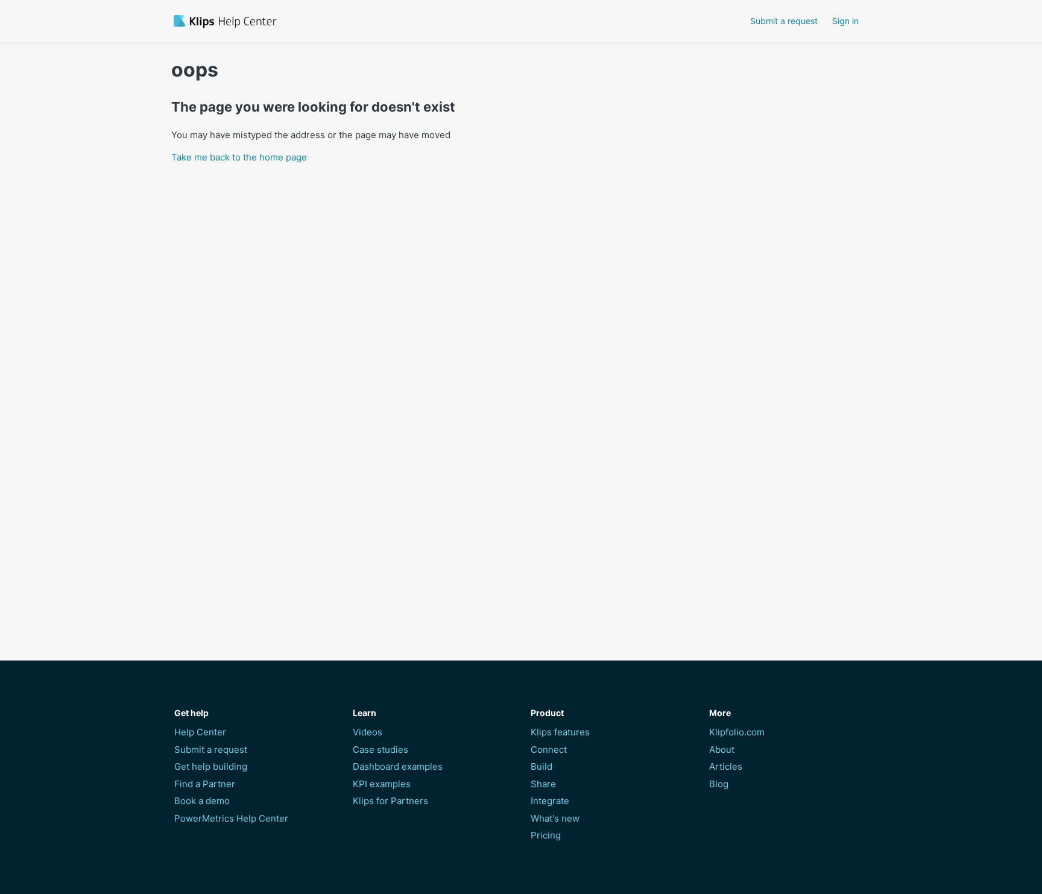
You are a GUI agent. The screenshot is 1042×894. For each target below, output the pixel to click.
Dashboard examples (398, 766)
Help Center (200, 732)
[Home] (294, 21)
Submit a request (784, 21)
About (721, 749)
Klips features (560, 732)
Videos (367, 732)
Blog (718, 784)
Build (541, 766)
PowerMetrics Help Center (231, 818)
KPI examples (382, 784)
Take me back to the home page (239, 157)
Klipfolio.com (737, 732)
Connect (549, 749)
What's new (555, 818)
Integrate (550, 801)
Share (543, 784)
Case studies (380, 749)
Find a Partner (204, 784)
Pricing (546, 835)
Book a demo (202, 801)
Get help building (210, 766)
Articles (725, 766)
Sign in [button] (845, 21)
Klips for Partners (390, 801)
